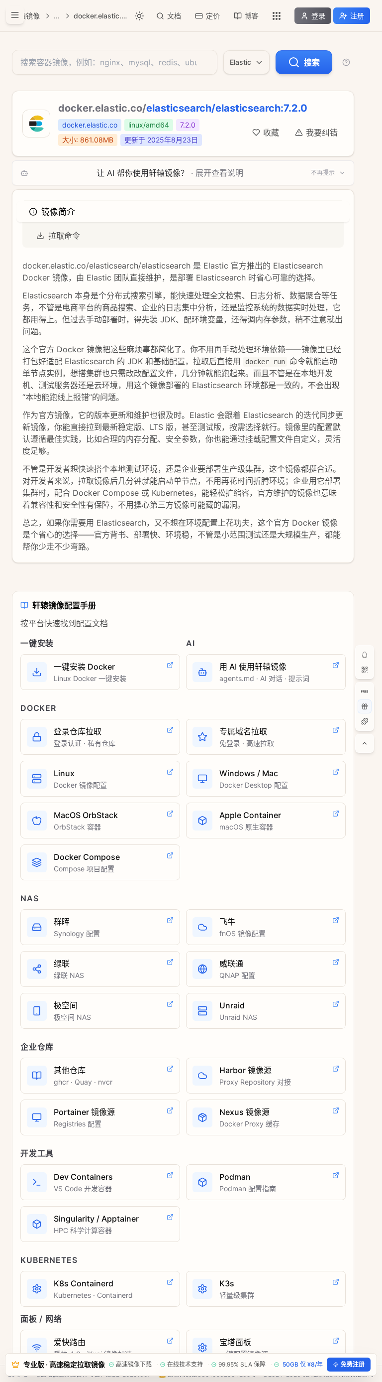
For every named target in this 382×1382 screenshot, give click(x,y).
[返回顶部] (365, 743)
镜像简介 (58, 212)
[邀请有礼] (365, 706)
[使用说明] (346, 62)
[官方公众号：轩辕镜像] (365, 670)
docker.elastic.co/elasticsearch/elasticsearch (100, 15)
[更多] (276, 16)
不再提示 (323, 172)
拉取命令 (64, 236)
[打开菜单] (15, 15)
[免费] (365, 691)
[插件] (365, 721)
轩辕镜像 (26, 15)
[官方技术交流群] (365, 655)
